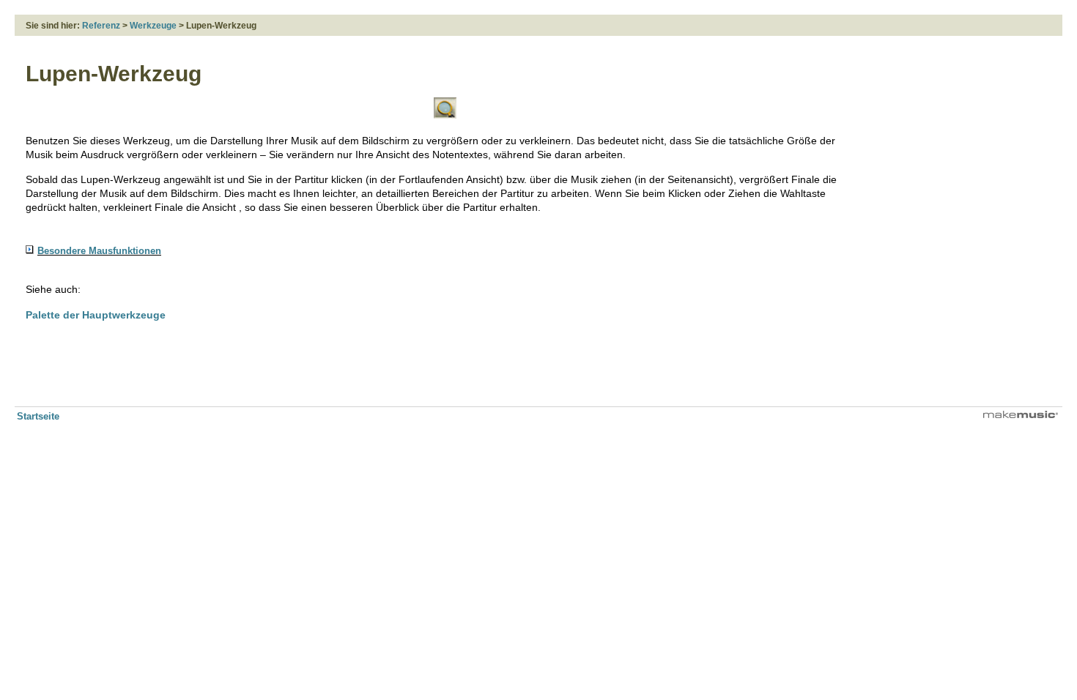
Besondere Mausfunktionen (99, 250)
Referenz (101, 26)
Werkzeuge (153, 26)
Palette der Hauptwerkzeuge (96, 315)
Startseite (38, 416)
